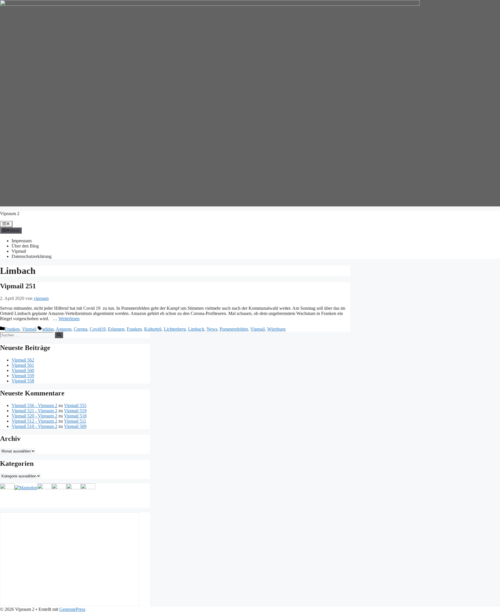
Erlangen (116, 329)
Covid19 (98, 329)
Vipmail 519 (75, 410)
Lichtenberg (175, 329)
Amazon (63, 329)
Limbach (196, 329)
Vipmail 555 (75, 405)
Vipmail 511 (75, 421)
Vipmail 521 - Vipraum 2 (34, 410)
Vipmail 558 (23, 380)
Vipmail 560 (23, 370)
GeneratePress (72, 609)
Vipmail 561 (23, 365)
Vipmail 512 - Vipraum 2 (34, 421)
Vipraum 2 (9, 213)
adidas (48, 329)
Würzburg (276, 329)
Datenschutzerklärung (32, 256)
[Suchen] (59, 335)
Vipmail (19, 251)
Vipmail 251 (18, 286)
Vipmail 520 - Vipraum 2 (34, 415)
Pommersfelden (234, 329)
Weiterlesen (69, 318)
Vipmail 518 (75, 415)
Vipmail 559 (23, 375)
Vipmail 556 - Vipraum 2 (34, 405)
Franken (12, 329)
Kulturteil (152, 329)
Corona (80, 329)
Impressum (22, 240)
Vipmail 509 (75, 426)
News (212, 329)
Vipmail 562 (23, 360)
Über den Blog (25, 245)
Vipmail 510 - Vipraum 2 (34, 426)
